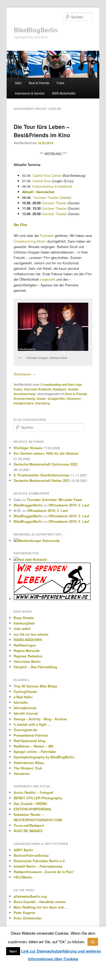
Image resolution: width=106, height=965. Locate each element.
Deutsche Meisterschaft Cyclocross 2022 (45, 464)
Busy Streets (24, 617)
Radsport (59, 389)
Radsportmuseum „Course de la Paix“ (44, 871)
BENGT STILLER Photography (38, 797)
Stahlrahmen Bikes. (29, 762)
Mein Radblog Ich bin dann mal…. (41, 907)
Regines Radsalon (28, 656)
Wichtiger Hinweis (28, 447)
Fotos (60, 83)
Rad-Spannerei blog (29, 740)
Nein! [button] (13, 951)
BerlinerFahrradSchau (31, 855)
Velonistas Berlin (27, 661)
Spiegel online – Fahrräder (35, 751)
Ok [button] (93, 941)
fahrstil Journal (26, 713)
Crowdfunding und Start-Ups (61, 384)
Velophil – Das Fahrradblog (35, 666)
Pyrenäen (47, 235)
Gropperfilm (56, 398)
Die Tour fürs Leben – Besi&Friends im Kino (42, 131)
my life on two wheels (31, 634)
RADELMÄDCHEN (28, 639)
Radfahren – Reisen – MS (34, 746)
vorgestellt (47, 279)
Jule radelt (22, 628)
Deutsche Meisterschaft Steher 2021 (42, 480)
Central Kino (41, 180)
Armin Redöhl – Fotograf (33, 792)
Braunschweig (24, 398)
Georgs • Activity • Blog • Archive (40, 718)
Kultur (18, 389)
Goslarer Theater (45, 197)
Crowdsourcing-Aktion (30, 241)
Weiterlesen (25, 374)
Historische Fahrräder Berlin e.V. (40, 860)
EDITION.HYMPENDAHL (33, 809)
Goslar (41, 398)
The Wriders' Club (28, 768)
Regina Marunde (27, 650)
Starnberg (42, 403)
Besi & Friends (39, 83)
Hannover (74, 398)
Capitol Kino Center (46, 175)
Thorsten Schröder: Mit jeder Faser (54, 499)
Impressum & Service (30, 93)
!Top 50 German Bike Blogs (35, 686)
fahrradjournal (25, 707)
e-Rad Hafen (23, 696)
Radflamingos (25, 645)
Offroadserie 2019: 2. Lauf (68, 505)
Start (18, 83)
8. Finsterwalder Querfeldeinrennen (42, 475)
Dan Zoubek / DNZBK (30, 803)
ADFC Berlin (23, 849)
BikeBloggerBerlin (28, 505)
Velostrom (22, 773)
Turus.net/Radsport (29, 825)
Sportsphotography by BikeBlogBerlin (44, 756)
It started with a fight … (32, 724)
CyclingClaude (25, 691)
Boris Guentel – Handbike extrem (40, 901)
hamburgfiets (24, 623)
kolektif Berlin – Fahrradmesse (38, 866)
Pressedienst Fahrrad (31, 735)
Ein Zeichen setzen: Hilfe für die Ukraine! (46, 453)
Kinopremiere (24, 403)
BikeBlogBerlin (36, 29)
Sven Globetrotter (28, 918)
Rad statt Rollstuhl (37, 389)
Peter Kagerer (24, 912)
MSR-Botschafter (64, 93)
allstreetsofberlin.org (30, 896)
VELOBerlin (23, 877)
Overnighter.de (25, 729)
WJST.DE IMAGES (28, 830)
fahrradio (21, 702)
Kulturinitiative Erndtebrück (52, 186)
